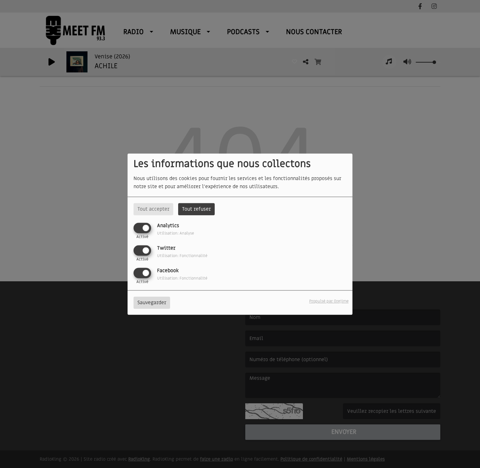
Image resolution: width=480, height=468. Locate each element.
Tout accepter (153, 209)
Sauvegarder (151, 302)
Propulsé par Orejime (329, 301)
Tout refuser (196, 209)
